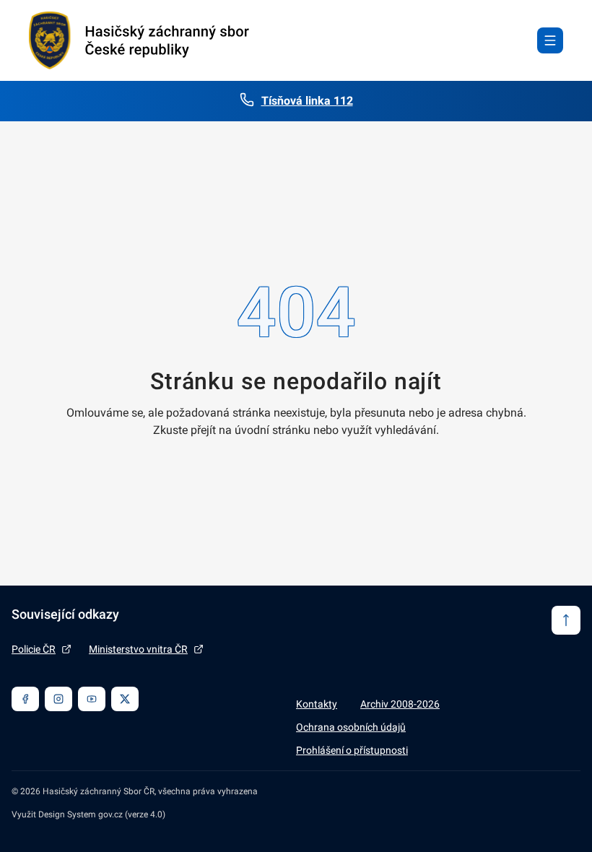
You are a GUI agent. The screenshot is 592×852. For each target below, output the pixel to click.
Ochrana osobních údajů (351, 727)
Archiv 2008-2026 (400, 704)
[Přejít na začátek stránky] (566, 620)
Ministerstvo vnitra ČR (138, 649)
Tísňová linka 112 (307, 101)
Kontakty (316, 704)
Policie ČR (34, 649)
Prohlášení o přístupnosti (352, 750)
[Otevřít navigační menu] (550, 40)
